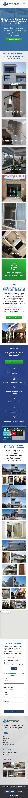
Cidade (5, 692)
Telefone (6, 682)
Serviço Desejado (8, 687)
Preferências (14, 795)
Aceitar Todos (10, 791)
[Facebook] (12, 668)
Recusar (19, 791)
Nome (5, 678)
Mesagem (6, 701)
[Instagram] (15, 668)
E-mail (5, 697)
